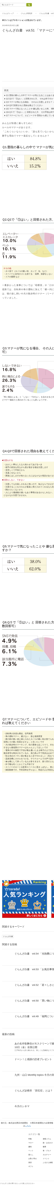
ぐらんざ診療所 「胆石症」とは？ (34, 1090)
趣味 (30, 1147)
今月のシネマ (22, 1106)
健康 (44, 1147)
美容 (30, 1162)
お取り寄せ (32, 1159)
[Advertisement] (27, 267)
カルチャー (47, 1155)
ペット (30, 1151)
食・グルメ (47, 1151)
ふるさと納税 (48, 1162)
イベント (46, 1159)
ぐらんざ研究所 (26, 13)
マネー (30, 1143)
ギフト (30, 1166)
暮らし (30, 1155)
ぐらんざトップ (8, 13)
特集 (30, 1139)
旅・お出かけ (48, 1143)
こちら (28, 1126)
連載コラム (47, 1139)
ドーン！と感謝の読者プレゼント (33, 1059)
